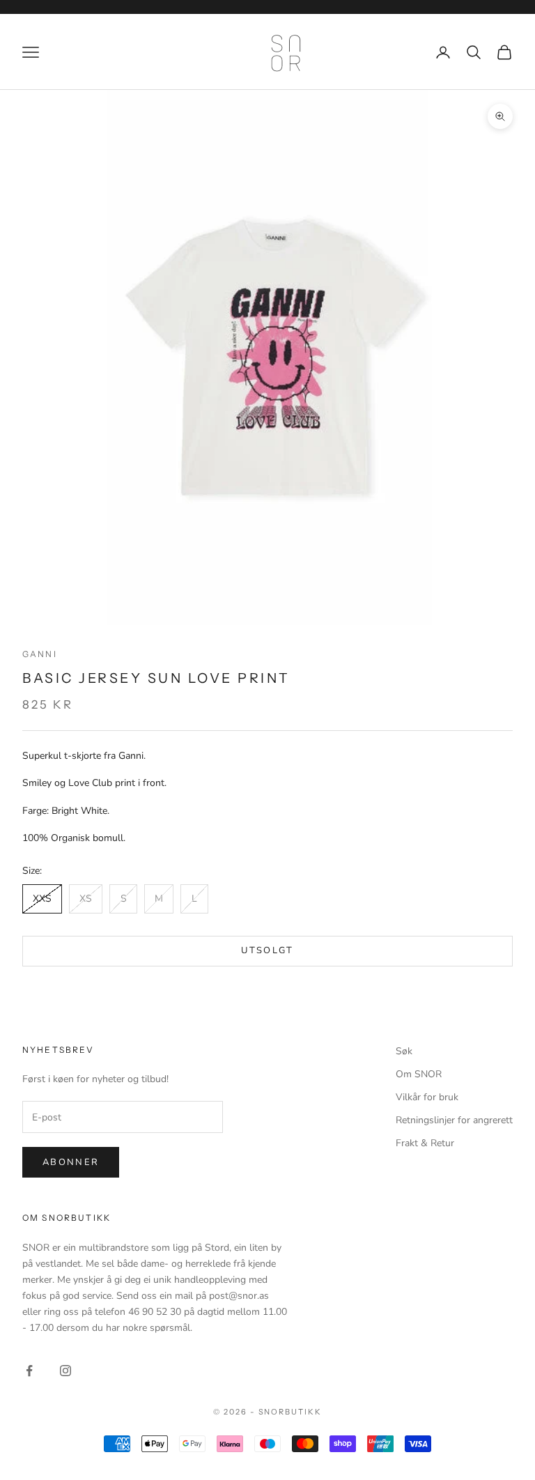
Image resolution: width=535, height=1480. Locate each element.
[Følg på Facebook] (29, 1371)
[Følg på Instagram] (65, 1371)
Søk (404, 1051)
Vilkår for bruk (427, 1097)
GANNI (39, 654)
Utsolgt (267, 950)
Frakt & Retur (425, 1143)
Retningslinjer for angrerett (454, 1120)
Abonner (70, 1162)
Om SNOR (419, 1074)
